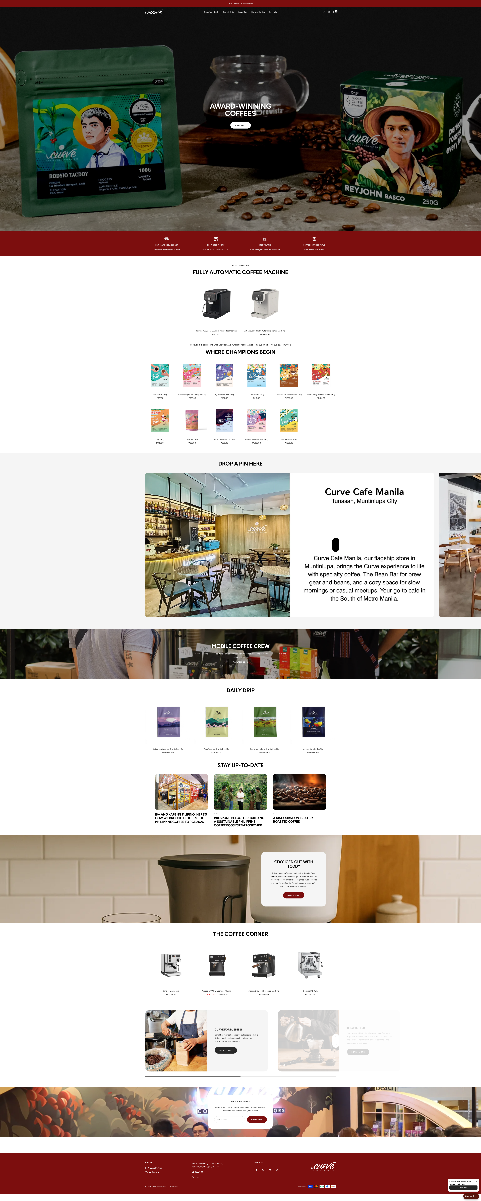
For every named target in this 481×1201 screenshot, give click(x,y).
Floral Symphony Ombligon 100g (192, 394)
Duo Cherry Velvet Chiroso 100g (321, 394)
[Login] (329, 12)
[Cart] (334, 12)
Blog (216, 814)
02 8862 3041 (198, 1172)
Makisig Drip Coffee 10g (313, 749)
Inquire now (226, 1050)
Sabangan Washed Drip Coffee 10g (168, 749)
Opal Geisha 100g (256, 394)
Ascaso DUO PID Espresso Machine (264, 991)
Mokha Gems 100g (289, 439)
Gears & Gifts (228, 12)
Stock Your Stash (211, 12)
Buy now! (240, 128)
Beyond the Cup (258, 12)
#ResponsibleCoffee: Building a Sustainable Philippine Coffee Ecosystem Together (239, 821)
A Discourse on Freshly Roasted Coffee (293, 820)
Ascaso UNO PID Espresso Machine (217, 991)
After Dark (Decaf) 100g (224, 439)
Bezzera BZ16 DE (310, 991)
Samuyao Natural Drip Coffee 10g (264, 749)
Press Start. (174, 1186)
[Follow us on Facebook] (256, 1169)
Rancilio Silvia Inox (171, 991)
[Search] (324, 12)
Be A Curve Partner (153, 1168)
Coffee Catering (152, 1172)
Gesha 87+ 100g (160, 394)
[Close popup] (476, 1181)
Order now (293, 895)
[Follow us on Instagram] (263, 1169)
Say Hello (273, 12)
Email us (195, 1177)
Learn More (358, 1052)
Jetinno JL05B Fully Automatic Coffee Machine (264, 331)
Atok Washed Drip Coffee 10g (216, 749)
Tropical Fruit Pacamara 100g (289, 394)
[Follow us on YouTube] (270, 1169)
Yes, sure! (463, 1188)
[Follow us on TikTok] (277, 1169)
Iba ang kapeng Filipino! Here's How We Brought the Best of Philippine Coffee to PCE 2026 (181, 818)
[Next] (335, 1044)
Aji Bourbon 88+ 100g (224, 394)
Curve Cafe (242, 12)
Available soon (240, 662)
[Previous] (335, 1037)
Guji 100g (160, 439)
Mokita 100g (192, 439)
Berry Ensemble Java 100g (256, 439)
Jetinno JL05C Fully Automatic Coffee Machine (216, 331)
